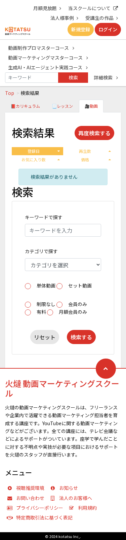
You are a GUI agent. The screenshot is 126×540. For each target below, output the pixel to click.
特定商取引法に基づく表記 (44, 517)
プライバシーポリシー (39, 507)
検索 (73, 77)
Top (9, 93)
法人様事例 (62, 17)
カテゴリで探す (41, 251)
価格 (85, 159)
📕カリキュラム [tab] (25, 106)
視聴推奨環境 (30, 487)
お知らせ (68, 487)
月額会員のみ (73, 311)
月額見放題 (45, 8)
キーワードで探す (43, 217)
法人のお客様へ (75, 498)
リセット (44, 337)
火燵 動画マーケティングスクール (62, 388)
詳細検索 (104, 77)
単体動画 (46, 285)
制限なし (46, 304)
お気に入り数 (34, 159)
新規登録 (80, 29)
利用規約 (87, 507)
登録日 (34, 151)
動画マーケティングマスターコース (46, 57)
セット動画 (80, 285)
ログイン (107, 29)
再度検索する (94, 133)
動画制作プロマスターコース (39, 47)
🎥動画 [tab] (91, 106)
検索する (81, 337)
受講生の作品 (99, 17)
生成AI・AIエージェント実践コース (45, 67)
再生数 (85, 151)
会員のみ (77, 304)
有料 (41, 311)
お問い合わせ (30, 498)
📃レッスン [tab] (62, 106)
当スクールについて (89, 8)
